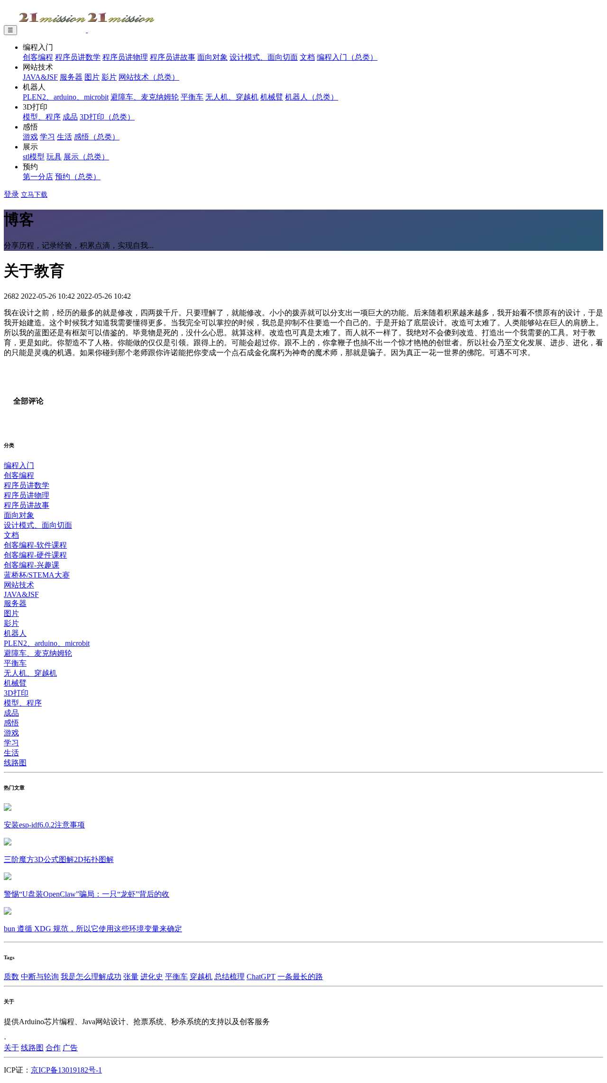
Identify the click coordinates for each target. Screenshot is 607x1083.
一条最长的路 (300, 977)
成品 (70, 117)
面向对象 (212, 57)
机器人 (15, 633)
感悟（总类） (97, 137)
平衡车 (192, 97)
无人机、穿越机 (231, 97)
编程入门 (19, 465)
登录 (11, 194)
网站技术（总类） (149, 77)
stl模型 (34, 157)
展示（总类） (86, 157)
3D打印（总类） (107, 117)
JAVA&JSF (40, 77)
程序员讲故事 (172, 57)
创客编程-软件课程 (35, 545)
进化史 (151, 977)
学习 (47, 137)
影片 (109, 77)
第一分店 (38, 177)
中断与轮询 (40, 977)
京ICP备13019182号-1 (66, 1070)
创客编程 (38, 57)
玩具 (54, 157)
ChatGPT (261, 977)
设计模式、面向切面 (264, 57)
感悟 (11, 723)
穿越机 (201, 977)
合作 (53, 1048)
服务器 (71, 77)
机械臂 (271, 97)
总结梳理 (229, 977)
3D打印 (16, 693)
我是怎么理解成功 (91, 977)
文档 (307, 57)
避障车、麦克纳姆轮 (144, 97)
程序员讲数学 (78, 57)
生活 (64, 137)
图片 (92, 77)
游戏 (30, 137)
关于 (11, 1048)
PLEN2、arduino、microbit (66, 97)
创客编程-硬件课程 (35, 555)
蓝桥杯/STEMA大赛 (37, 575)
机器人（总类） (311, 97)
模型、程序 (42, 117)
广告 (70, 1048)
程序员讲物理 (125, 57)
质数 (11, 977)
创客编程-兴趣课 (31, 565)
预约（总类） (78, 177)
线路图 (15, 763)
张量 (130, 977)
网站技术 (19, 585)
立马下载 (34, 194)
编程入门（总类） (347, 57)
